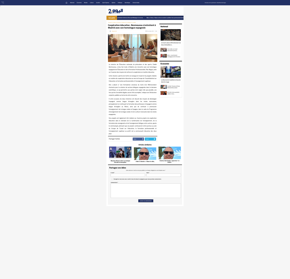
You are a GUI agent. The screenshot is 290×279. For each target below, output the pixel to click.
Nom (148, 172)
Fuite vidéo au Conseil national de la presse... (172, 50)
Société (98, 3)
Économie (79, 3)
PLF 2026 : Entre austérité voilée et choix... (173, 93)
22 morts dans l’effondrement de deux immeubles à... (171, 44)
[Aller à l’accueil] (115, 11)
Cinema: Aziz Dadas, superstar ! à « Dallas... (170, 161)
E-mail (113, 172)
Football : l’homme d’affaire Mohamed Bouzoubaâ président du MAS (173, 87)
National (72, 3)
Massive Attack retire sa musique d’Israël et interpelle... (120, 161)
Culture (92, 3)
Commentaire (114, 182)
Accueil (109, 22)
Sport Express (105, 3)
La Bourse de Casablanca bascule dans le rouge (171, 81)
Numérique (127, 3)
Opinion (113, 3)
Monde (85, 3)
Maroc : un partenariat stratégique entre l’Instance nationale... (173, 56)
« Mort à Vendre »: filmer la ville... (145, 161)
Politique (120, 3)
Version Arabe (136, 3)
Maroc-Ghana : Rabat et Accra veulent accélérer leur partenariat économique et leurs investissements (158, 18)
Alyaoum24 (114, 31)
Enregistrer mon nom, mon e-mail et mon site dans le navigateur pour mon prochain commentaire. (137, 179)
